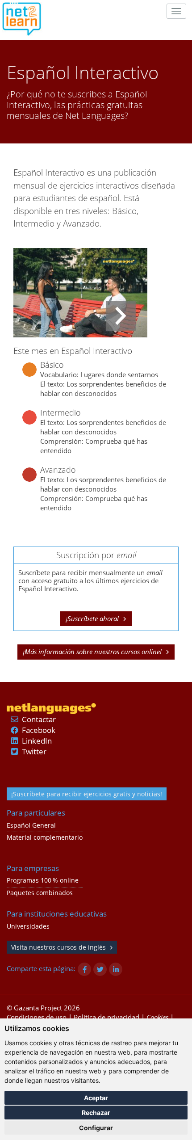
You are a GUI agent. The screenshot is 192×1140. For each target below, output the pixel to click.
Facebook (38, 730)
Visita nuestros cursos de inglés (58, 947)
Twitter (34, 751)
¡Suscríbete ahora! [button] (92, 618)
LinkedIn (37, 741)
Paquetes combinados (40, 893)
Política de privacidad (106, 1017)
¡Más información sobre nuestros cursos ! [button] (92, 651)
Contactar (39, 719)
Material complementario (45, 837)
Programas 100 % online (43, 880)
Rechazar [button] (96, 1112)
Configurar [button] (96, 1128)
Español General (31, 825)
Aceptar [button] (96, 1098)
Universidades (28, 926)
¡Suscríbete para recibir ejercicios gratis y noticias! (86, 794)
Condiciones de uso (37, 1017)
